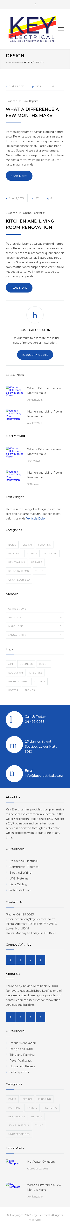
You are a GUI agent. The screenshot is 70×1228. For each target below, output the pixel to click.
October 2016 (35, 608)
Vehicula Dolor (36, 518)
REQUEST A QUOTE (35, 354)
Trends (30, 690)
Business (26, 664)
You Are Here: (14, 62)
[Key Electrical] (32, 29)
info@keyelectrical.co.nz (44, 776)
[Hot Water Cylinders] (14, 1168)
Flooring (44, 544)
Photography (18, 681)
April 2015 (35, 617)
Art (10, 664)
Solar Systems (18, 571)
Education (15, 672)
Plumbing (50, 553)
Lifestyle (35, 672)
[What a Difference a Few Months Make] (14, 394)
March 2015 (35, 626)
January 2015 (35, 635)
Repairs (33, 101)
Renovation (39, 212)
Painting (26, 212)
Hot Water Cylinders (41, 1161)
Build (25, 101)
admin (13, 101)
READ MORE (19, 175)
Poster (13, 690)
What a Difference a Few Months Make (44, 390)
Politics (39, 681)
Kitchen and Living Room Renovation (44, 414)
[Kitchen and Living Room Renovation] (14, 418)
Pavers (32, 553)
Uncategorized (19, 579)
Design (27, 544)
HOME (28, 62)
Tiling (39, 571)
